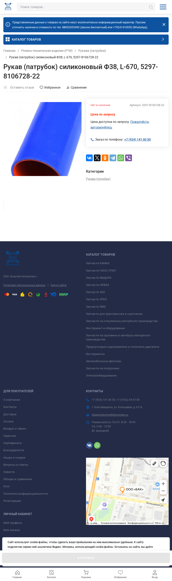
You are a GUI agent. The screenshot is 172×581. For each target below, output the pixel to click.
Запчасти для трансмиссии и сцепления (114, 314)
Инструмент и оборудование (105, 328)
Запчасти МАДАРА (98, 277)
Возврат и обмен (14, 428)
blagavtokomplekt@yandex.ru (110, 414)
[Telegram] (113, 157)
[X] (97, 157)
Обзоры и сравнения (17, 479)
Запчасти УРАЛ (96, 299)
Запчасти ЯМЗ (96, 306)
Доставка (9, 414)
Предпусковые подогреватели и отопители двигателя (122, 346)
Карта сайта (59, 285)
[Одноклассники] (105, 157)
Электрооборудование (101, 375)
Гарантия (9, 435)
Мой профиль (12, 522)
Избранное (52, 87)
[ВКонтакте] (89, 157)
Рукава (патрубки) (92, 50)
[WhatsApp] (120, 157)
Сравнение (79, 87)
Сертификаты (12, 443)
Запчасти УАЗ (95, 292)
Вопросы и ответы (15, 464)
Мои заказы (11, 530)
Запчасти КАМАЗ (97, 263)
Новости (9, 472)
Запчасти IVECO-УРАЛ (101, 270)
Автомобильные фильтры (103, 361)
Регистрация (12, 501)
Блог (6, 486)
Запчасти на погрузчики (102, 368)
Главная (9, 50)
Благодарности (13, 450)
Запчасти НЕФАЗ (97, 285)
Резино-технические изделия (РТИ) (47, 50)
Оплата (8, 421)
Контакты (10, 407)
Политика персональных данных (24, 285)
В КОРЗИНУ (86, 558)
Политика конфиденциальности (25, 493)
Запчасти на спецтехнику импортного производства (122, 321)
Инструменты (95, 354)
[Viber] (128, 157)
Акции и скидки (14, 457)
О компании (11, 399)
